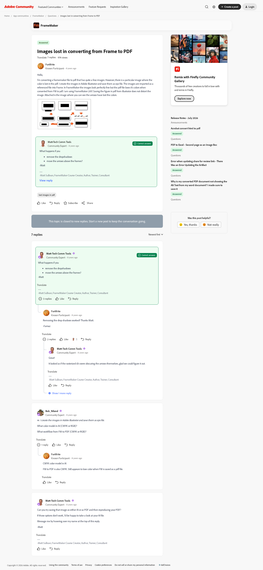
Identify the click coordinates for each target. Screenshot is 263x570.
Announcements (76, 6)
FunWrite (50, 64)
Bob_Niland (51, 410)
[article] (97, 276)
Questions (52, 15)
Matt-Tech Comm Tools (59, 141)
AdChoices (165, 565)
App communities (21, 15)
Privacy (88, 565)
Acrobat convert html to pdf (185, 128)
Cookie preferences (103, 565)
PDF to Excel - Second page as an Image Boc (194, 144)
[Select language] (214, 7)
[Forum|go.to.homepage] (19, 7)
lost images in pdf (47, 195)
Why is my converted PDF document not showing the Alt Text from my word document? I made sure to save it (199, 185)
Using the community (59, 565)
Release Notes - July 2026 (184, 117)
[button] (229, 7)
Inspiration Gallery (119, 6)
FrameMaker (38, 15)
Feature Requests (97, 6)
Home (7, 15)
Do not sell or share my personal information (135, 565)
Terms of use (76, 565)
